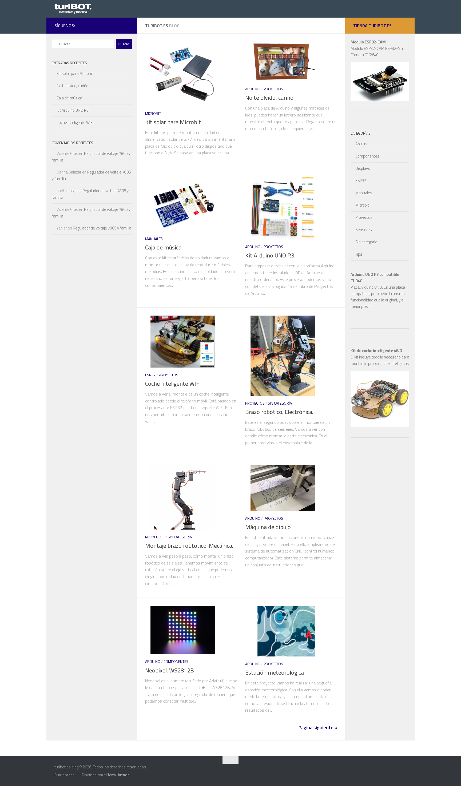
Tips (358, 254)
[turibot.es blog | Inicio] (74, 8)
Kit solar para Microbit (173, 122)
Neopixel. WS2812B (169, 670)
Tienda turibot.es (372, 25)
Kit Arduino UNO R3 (269, 255)
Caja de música (163, 247)
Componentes (176, 661)
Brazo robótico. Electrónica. (279, 411)
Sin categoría (280, 403)
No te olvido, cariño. (270, 97)
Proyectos (273, 89)
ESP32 (150, 375)
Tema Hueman (118, 774)
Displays (362, 168)
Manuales (154, 238)
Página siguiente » (318, 727)
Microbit (153, 113)
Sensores (363, 230)
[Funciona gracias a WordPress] (77, 775)
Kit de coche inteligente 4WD (376, 351)
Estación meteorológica (274, 672)
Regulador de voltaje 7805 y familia (102, 228)
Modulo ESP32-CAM (368, 42)
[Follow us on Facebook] (126, 25)
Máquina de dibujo (268, 526)
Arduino (252, 89)
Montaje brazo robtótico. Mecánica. (189, 545)
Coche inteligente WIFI (173, 383)
